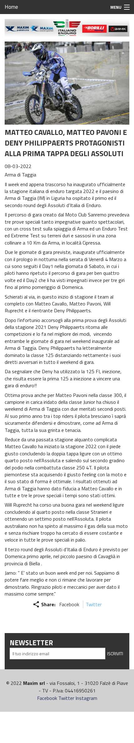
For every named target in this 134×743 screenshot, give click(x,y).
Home (11, 7)
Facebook (69, 604)
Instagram (86, 698)
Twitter (94, 604)
